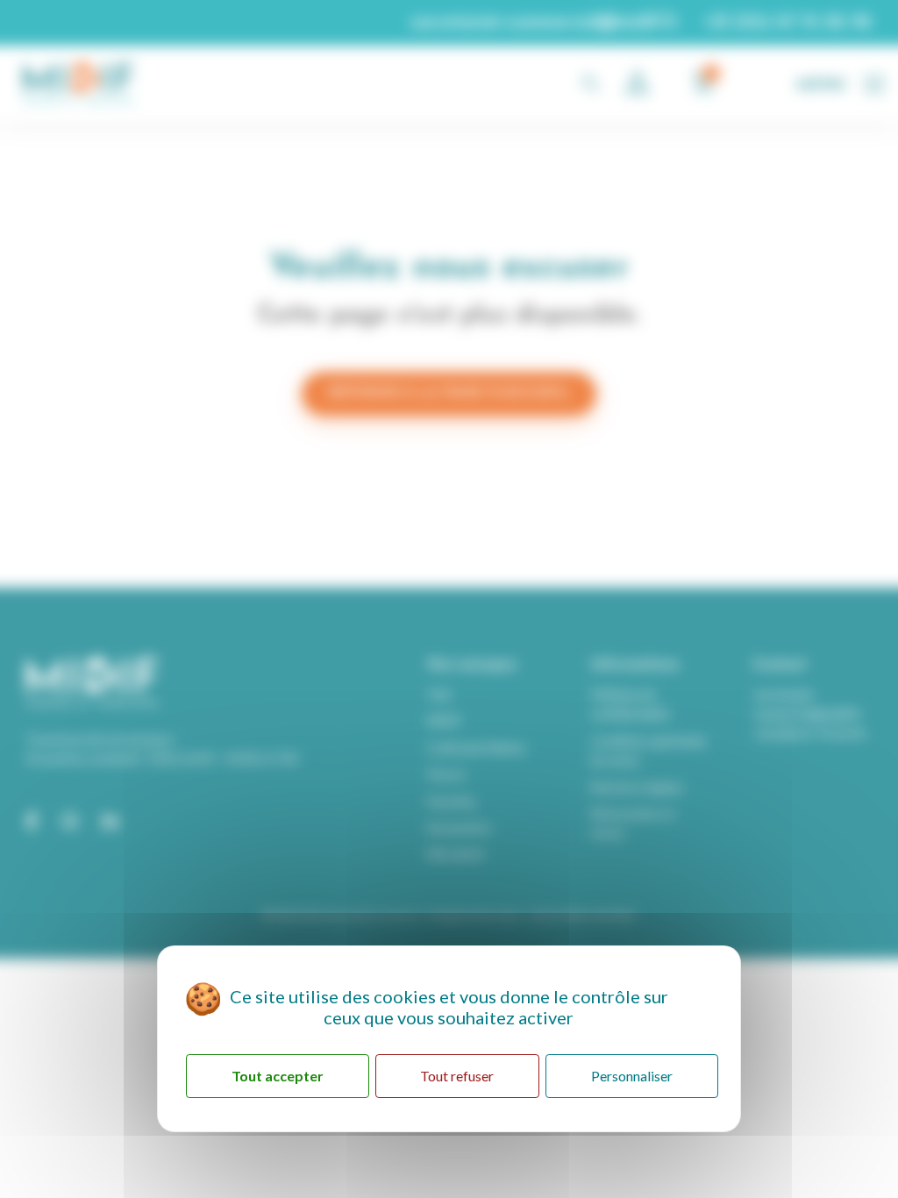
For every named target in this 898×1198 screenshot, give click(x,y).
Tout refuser (457, 1075)
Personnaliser (632, 1075)
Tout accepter (278, 1075)
